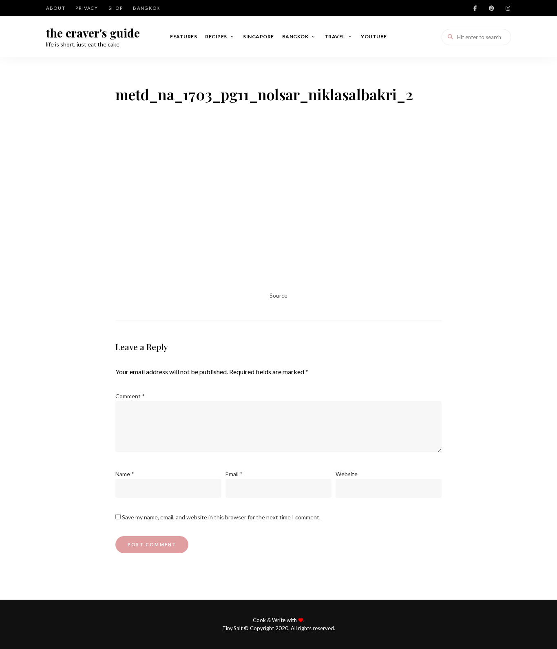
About (55, 8)
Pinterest (491, 8)
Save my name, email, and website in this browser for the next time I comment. (221, 517)
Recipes (216, 36)
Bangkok (146, 8)
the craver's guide (93, 33)
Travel (335, 36)
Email (234, 473)
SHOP (115, 8)
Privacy (86, 8)
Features (183, 36)
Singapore (258, 36)
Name (124, 473)
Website (347, 473)
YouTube (374, 36)
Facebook (475, 8)
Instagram (508, 8)
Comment (130, 396)
